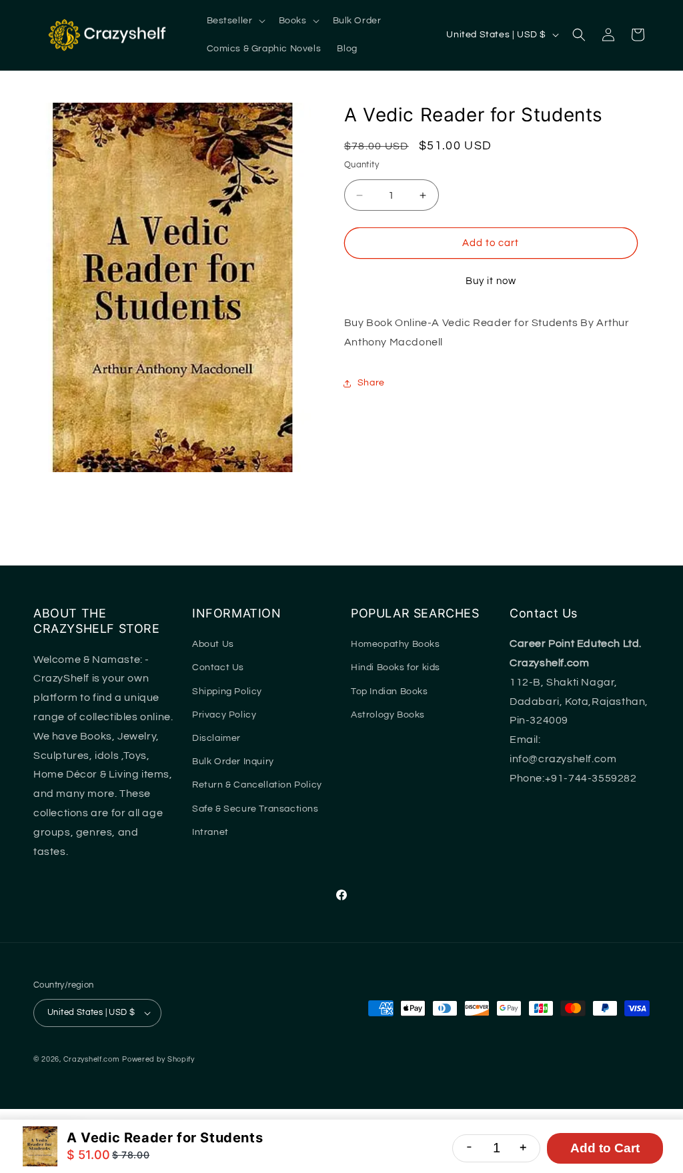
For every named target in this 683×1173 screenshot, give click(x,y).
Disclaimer (216, 738)
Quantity (361, 164)
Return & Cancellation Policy (257, 785)
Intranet (210, 832)
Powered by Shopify (158, 1059)
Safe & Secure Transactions (255, 809)
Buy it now (491, 281)
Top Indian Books (389, 691)
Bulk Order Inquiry (233, 761)
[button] (235, 21)
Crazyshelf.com (91, 1059)
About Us (213, 644)
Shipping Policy (227, 691)
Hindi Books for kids (395, 667)
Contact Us (218, 667)
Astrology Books (388, 715)
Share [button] (371, 382)
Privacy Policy (224, 715)
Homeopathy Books (395, 644)
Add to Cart (605, 1148)
